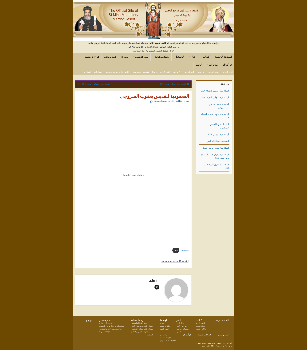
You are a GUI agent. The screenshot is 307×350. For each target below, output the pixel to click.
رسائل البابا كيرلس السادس (142, 329)
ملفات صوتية (165, 326)
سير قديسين (141, 56)
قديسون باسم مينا (141, 72)
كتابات (206, 56)
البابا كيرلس (189, 72)
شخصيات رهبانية (105, 323)
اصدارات (98, 72)
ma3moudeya (185, 250)
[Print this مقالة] (151, 101)
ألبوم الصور (164, 329)
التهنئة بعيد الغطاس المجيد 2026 (95, 84)
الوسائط (179, 56)
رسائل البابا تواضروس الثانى (142, 326)
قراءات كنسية (91, 56)
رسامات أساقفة (183, 329)
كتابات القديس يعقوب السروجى (166, 101)
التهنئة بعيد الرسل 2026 (218, 134)
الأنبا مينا (176, 72)
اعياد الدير (180, 323)
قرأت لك (227, 64)
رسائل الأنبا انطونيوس (139, 323)
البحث (199, 64)
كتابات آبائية (200, 323)
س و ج (124, 56)
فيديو (162, 323)
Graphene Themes (224, 346)
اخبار (193, 56)
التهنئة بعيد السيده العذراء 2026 (215, 91)
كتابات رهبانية (201, 329)
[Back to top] (7, 343)
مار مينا (201, 72)
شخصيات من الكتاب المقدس (110, 329)
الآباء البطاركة (104, 331)
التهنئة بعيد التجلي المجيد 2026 (215, 97)
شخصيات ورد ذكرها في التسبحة (111, 326)
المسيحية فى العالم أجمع (217, 141)
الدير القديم (227, 72)
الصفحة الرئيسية (223, 56)
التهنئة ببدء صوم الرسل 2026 (216, 148)
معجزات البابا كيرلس (168, 340)
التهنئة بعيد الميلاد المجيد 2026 (172, 84)
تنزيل (176, 250)
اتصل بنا (87, 72)
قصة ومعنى (110, 56)
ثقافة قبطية (200, 326)
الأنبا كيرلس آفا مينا (161, 72)
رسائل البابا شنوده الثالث (140, 331)
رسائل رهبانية (161, 56)
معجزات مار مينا (166, 337)
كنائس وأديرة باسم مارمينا (118, 72)
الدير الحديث (213, 72)
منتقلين (179, 331)
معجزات (213, 64)
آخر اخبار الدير (182, 326)
